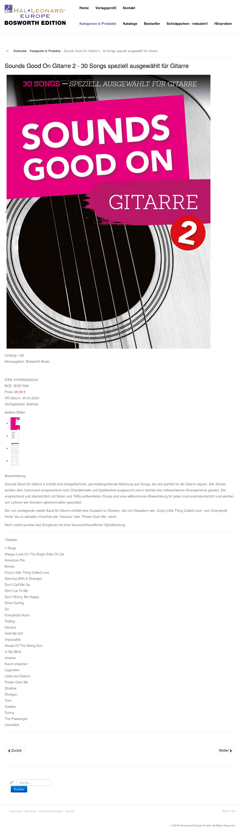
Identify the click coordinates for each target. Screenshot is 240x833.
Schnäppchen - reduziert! (187, 23)
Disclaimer (31, 811)
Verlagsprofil (105, 7)
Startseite (19, 51)
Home (84, 7)
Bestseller (152, 23)
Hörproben (223, 23)
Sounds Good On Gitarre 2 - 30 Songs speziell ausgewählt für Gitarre (97, 65)
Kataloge (130, 23)
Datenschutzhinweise (51, 811)
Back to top (228, 811)
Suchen (19, 789)
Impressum (15, 811)
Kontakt (129, 7)
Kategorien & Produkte (97, 23)
